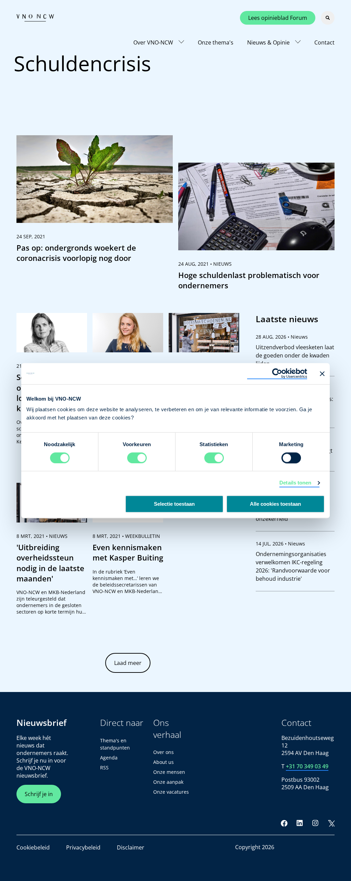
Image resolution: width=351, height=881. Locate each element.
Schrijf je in (39, 794)
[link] (94, 202)
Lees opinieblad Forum (277, 18)
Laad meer (128, 663)
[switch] (137, 457)
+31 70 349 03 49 (307, 766)
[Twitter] (331, 823)
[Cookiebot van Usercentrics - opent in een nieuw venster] (277, 373)
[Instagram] (315, 823)
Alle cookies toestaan (275, 504)
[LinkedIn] (299, 823)
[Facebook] (284, 823)
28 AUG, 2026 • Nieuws (282, 336)
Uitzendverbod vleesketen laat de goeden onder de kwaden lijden (295, 355)
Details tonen (295, 483)
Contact (324, 42)
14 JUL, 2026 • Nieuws (280, 543)
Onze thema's (215, 42)
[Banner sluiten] (322, 373)
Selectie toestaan (174, 504)
